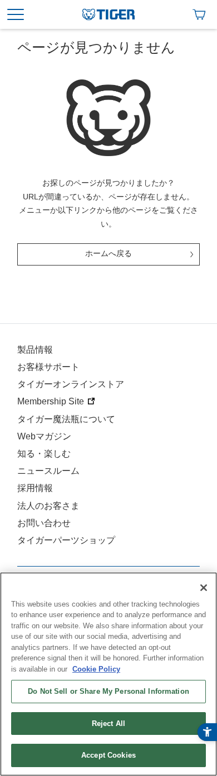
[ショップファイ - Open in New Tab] (199, 14)
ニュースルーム (48, 470)
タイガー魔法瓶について (66, 419)
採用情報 (35, 488)
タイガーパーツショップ (66, 540)
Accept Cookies (108, 755)
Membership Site (50, 401)
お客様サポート (48, 367)
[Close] (203, 587)
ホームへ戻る (108, 253)
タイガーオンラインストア (70, 384)
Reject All (108, 723)
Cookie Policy (96, 669)
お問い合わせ (44, 523)
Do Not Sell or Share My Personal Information (108, 691)
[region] (108, 674)
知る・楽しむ (44, 453)
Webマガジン (44, 436)
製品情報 (35, 349)
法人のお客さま (48, 505)
